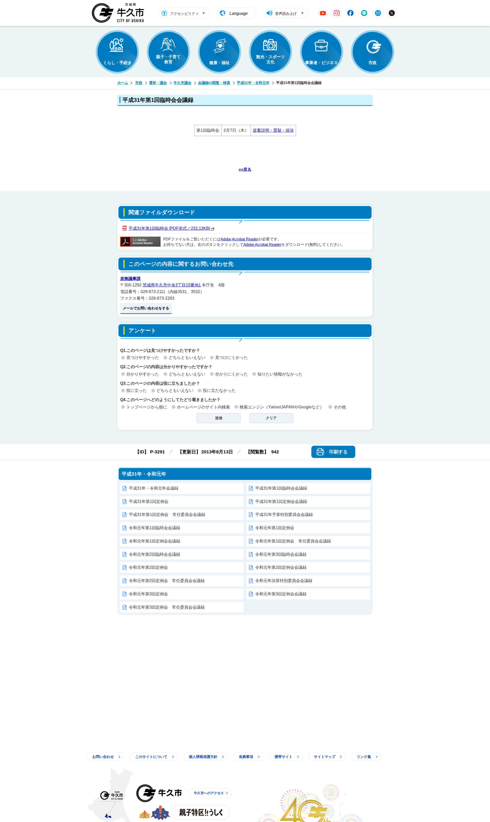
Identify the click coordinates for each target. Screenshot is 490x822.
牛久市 (159, 793)
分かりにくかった (231, 374)
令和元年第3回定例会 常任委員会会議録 (167, 607)
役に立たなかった (219, 390)
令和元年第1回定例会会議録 (154, 541)
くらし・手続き (117, 63)
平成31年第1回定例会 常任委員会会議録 (167, 514)
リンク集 (364, 757)
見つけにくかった (231, 357)
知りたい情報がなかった (280, 374)
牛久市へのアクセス (209, 793)
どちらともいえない (187, 357)
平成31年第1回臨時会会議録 (281, 488)
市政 (373, 63)
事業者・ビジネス (321, 63)
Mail (378, 13)
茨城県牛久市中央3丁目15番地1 (172, 285)
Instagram (337, 13)
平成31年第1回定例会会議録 (281, 501)
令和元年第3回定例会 (148, 594)
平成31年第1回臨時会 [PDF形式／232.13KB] (169, 228)
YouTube (323, 13)
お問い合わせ (103, 757)
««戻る (245, 169)
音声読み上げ (286, 13)
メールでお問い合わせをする (146, 308)
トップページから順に (146, 407)
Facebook (350, 13)
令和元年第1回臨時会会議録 (154, 528)
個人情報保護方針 (203, 757)
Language (238, 13)
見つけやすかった (142, 357)
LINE (364, 13)
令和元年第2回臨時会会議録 (154, 554)
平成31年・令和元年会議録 (153, 488)
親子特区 (201, 812)
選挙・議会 (158, 83)
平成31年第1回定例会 (148, 501)
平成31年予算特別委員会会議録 (284, 514)
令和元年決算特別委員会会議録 (283, 580)
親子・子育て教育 (168, 59)
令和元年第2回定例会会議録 (281, 567)
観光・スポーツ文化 (270, 59)
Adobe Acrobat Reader (239, 239)
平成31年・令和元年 (253, 83)
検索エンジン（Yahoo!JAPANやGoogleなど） (282, 407)
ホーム (122, 83)
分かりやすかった (142, 374)
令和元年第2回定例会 (148, 567)
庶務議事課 (130, 278)
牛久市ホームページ (119, 13)
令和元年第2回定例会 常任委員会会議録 (167, 580)
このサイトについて (151, 757)
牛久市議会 (182, 83)
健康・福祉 (219, 63)
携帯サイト (283, 757)
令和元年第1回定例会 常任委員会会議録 (293, 541)
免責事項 (246, 757)
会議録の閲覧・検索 (214, 83)
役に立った (136, 390)
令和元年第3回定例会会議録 (281, 594)
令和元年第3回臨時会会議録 (281, 554)
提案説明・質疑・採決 (273, 130)
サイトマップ (324, 757)
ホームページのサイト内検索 (203, 407)
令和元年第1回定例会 (274, 528)
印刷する (338, 451)
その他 (340, 407)
